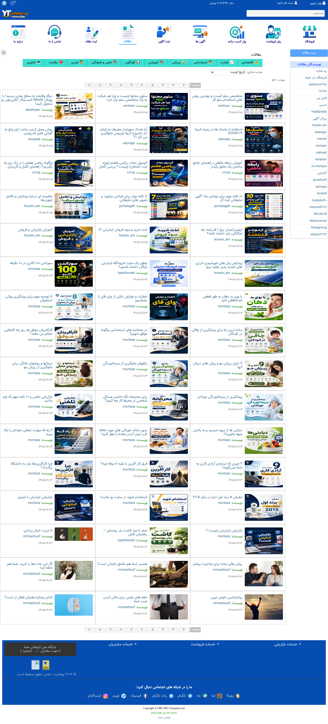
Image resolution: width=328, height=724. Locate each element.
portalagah (222, 206)
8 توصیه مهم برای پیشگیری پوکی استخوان (29, 299)
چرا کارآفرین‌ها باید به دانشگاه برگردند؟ (31, 466)
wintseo (321, 146)
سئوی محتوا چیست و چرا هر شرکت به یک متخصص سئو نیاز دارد (122, 98)
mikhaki (321, 152)
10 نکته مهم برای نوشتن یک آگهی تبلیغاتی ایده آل (218, 198)
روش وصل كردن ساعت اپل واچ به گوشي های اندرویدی (28, 131)
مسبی (323, 105)
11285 (323, 91)
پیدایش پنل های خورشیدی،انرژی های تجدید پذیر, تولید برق (218, 265)
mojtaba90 (319, 200)
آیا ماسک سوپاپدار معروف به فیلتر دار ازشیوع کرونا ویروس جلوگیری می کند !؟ (123, 133)
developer (33, 110)
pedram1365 (318, 84)
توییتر (115, 695)
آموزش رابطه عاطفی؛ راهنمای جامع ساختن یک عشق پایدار (217, 165)
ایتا (214, 695)
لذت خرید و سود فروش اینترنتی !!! (122, 230)
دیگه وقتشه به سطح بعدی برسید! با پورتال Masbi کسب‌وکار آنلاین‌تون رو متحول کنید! (26, 100)
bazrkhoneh (126, 273)
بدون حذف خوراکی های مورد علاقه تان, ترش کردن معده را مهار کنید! (123, 432)
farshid (322, 193)
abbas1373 (318, 234)
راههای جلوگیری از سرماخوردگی (125, 363)
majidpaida (319, 111)
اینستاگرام (94, 695)
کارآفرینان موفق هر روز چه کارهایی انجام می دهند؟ (28, 332)
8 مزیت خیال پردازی (38, 530)
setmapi (321, 187)
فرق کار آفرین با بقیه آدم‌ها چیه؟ (124, 464)
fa (15, 1)
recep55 (321, 159)
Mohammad (318, 221)
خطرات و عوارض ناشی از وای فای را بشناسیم (122, 299)
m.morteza (319, 166)
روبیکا (230, 695)
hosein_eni (319, 125)
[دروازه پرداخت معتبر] (46, 665)
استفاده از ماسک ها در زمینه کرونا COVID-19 (218, 131)
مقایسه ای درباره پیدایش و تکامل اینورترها (29, 198)
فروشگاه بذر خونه (316, 77)
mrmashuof (31, 536)
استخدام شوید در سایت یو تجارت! (123, 497)
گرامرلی (322, 173)
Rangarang (319, 227)
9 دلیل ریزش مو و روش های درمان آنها (217, 365)
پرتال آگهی (320, 118)
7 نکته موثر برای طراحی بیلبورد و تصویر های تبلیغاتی (124, 198)
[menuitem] (34, 63)
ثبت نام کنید (285, 3)
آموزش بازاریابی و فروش (35, 230)
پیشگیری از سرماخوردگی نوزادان (219, 397)
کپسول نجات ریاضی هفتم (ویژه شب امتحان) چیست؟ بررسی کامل (123, 165)
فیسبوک (135, 695)
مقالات (256, 55)
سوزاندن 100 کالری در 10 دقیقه (31, 263)
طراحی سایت (164, 718)
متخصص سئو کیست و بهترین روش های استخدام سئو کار (217, 98)
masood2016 (318, 207)
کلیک (36, 651)
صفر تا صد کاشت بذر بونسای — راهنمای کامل (125, 532)
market (322, 139)
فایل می (321, 98)
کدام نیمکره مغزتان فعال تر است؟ (28, 597)
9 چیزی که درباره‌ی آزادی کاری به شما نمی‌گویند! (219, 466)
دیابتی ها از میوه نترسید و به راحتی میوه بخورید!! (217, 432)
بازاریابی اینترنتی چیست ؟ (224, 530)
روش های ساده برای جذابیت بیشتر (217, 564)
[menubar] (142, 63)
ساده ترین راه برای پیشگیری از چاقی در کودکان (217, 332)
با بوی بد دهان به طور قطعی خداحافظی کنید (222, 299)
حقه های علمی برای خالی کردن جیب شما (125, 599)
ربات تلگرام (159, 695)
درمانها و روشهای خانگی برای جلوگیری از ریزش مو (32, 365)
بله (199, 695)
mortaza (34, 269)
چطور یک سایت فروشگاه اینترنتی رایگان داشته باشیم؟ (124, 265)
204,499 (222, 3)
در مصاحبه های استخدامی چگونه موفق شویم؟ (124, 332)
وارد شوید (316, 3)
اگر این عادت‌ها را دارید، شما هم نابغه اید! (29, 566)
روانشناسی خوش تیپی (226, 597)
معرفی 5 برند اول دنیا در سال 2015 (217, 497)
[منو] (4, 3)
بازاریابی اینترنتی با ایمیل (35, 497)
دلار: (231, 3)
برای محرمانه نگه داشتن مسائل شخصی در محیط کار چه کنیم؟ (125, 399)
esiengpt (321, 132)
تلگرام (182, 695)
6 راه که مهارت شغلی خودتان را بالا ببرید (28, 432)
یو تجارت (321, 71)
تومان (213, 3)
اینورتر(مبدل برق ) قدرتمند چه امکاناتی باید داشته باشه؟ (221, 232)
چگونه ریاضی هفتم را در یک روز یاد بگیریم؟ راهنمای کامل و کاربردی (27, 165)
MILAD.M (320, 214)
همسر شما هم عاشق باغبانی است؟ (122, 564)
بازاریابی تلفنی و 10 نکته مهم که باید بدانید (27, 399)
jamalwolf (320, 180)
